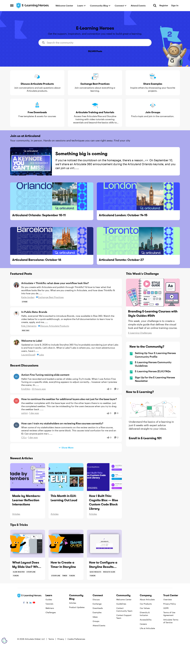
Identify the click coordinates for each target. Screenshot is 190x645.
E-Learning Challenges (140, 332)
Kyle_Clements (28, 326)
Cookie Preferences (76, 639)
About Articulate (147, 599)
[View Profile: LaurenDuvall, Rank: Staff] (16, 342)
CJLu (24, 437)
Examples (97, 612)
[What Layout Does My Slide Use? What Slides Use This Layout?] (27, 544)
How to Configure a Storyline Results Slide (103, 564)
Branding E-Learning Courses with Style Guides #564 (152, 313)
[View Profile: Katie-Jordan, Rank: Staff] (16, 285)
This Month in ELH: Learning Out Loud (64, 498)
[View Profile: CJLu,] (16, 425)
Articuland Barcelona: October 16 (36, 260)
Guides (48, 599)
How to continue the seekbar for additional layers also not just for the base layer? (69, 399)
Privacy (60, 639)
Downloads (98, 608)
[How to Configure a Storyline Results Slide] (104, 544)
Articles (16, 514)
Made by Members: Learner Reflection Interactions (26, 500)
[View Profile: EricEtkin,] (16, 376)
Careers (143, 624)
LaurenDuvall (28, 354)
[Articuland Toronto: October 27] (138, 241)
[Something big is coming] (31, 161)
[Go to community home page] (32, 5)
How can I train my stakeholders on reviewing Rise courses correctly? (62, 423)
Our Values (145, 608)
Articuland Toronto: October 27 (121, 260)
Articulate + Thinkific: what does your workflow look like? (55, 283)
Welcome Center (123, 599)
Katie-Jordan (27, 297)
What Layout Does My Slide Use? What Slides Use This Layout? (26, 564)
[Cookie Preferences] (4, 640)
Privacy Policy (169, 604)
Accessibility (145, 619)
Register (163, 5)
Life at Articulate (147, 628)
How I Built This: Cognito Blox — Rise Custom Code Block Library (103, 502)
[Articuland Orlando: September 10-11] (51, 196)
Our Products (146, 604)
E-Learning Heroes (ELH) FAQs (153, 371)
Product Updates (77, 607)
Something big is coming (81, 153)
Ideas (95, 617)
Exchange (97, 604)
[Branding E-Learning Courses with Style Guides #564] (153, 292)
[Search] (154, 5)
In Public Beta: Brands (34, 311)
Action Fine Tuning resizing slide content (45, 374)
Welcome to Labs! (31, 340)
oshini (24, 413)
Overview (167, 599)
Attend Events (99, 625)
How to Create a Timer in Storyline (63, 564)
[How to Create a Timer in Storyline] (66, 544)
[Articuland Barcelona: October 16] (51, 241)
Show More (67, 447)
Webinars (49, 608)
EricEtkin (25, 389)
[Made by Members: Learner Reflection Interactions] (27, 477)
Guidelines (121, 604)
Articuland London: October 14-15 (123, 215)
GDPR (166, 608)
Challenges (50, 612)
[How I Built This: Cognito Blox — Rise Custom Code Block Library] (104, 477)
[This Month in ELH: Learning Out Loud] (66, 477)
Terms (51, 639)
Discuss (96, 599)
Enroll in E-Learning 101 (145, 438)
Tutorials (49, 604)
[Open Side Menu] (12, 5)
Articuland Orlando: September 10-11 (39, 215)
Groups (96, 621)
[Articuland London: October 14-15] (138, 196)
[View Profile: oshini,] (16, 401)
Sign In (174, 5)
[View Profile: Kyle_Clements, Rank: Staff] (16, 313)
